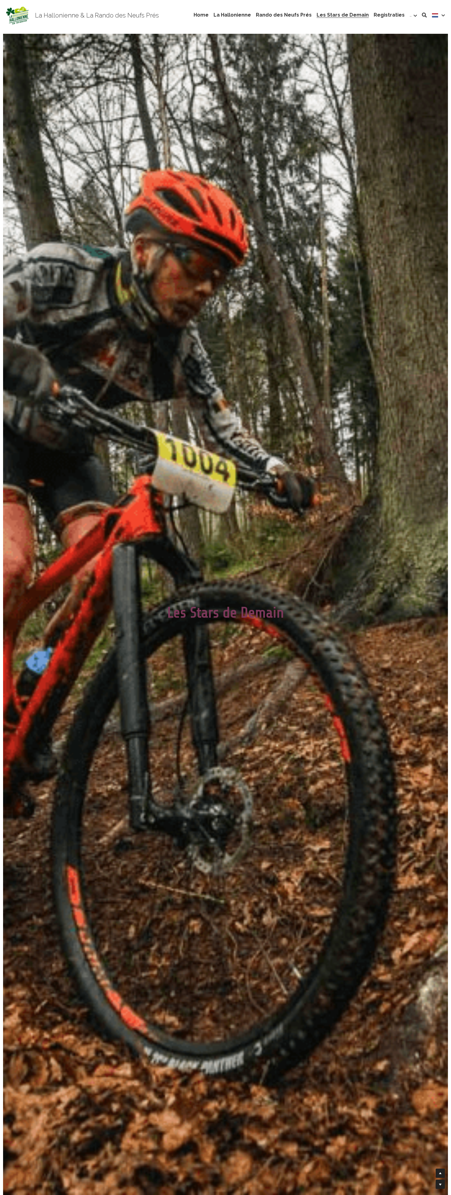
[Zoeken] (424, 15)
